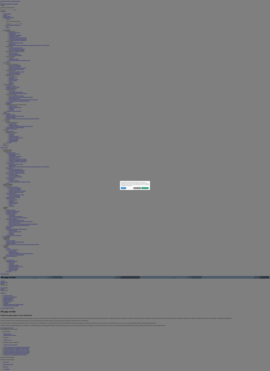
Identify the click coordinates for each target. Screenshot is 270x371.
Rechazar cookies (137, 188)
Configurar (123, 188)
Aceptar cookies (145, 188)
